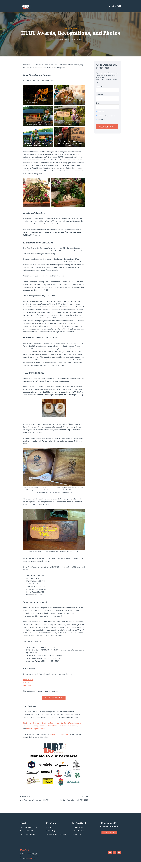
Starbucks (73, 726)
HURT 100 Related (70, 28)
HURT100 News (78, 831)
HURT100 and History (28, 827)
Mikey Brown (27, 685)
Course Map (50, 831)
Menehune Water (45, 726)
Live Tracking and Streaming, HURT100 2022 (34, 799)
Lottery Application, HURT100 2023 (74, 798)
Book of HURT (77, 827)
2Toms (71, 723)
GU (24, 723)
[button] (115, 6)
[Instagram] (119, 852)
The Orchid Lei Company (59, 734)
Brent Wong (27, 682)
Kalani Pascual (28, 680)
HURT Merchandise (27, 834)
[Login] (114, 6)
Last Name (99, 95)
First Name (99, 86)
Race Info (101, 112)
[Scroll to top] (136, 856)
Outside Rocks (63, 726)
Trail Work (101, 120)
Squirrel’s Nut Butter (47, 723)
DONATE (24, 849)
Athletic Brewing (31, 726)
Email (97, 103)
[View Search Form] (109, 6)
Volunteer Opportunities (106, 116)
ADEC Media (31, 858)
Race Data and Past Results (56, 834)
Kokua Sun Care (61, 723)
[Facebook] (110, 852)
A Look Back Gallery (27, 831)
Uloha (54, 726)
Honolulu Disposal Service (35, 728)
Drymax (36, 723)
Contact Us (76, 834)
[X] (114, 852)
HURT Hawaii (65, 39)
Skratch (29, 723)
